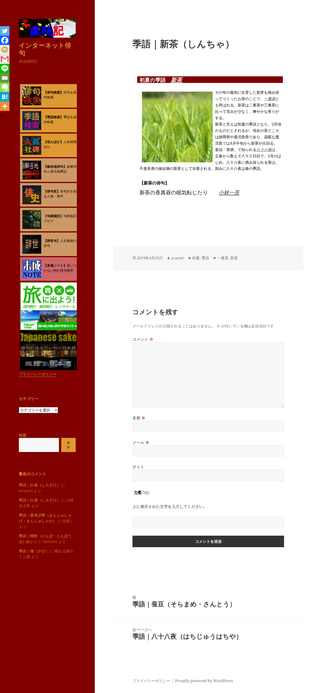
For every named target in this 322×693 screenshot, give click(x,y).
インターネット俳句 (45, 49)
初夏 (196, 258)
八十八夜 (264, 149)
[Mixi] (4, 49)
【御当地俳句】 (55, 166)
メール (140, 442)
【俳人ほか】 (53, 141)
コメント (142, 339)
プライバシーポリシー (38, 374)
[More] (4, 106)
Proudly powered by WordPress (204, 680)
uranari (177, 258)
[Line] (4, 68)
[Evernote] (4, 87)
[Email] (4, 78)
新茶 (176, 79)
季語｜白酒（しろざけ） (39, 485)
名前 (138, 417)
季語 (205, 258)
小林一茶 (229, 192)
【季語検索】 (53, 117)
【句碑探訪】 (53, 216)
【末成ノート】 (55, 265)
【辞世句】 (52, 240)
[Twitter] (4, 31)
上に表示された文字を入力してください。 (169, 506)
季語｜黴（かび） (34, 551)
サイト (138, 466)
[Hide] (2, 115)
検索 (22, 435)
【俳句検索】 (53, 92)
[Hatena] (4, 97)
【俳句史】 (52, 191)
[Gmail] (4, 59)
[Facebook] (4, 40)
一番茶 (269, 98)
